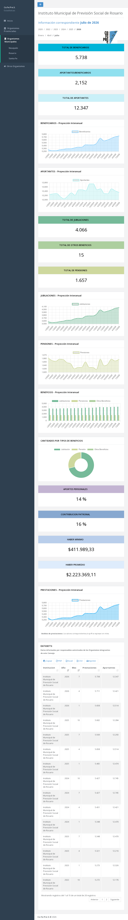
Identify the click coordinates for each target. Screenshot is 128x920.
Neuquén (13, 48)
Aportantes (109, 667)
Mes (74, 667)
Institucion (49, 667)
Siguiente (114, 899)
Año (63, 667)
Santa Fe (13, 58)
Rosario (12, 53)
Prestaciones (89, 667)
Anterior (94, 899)
